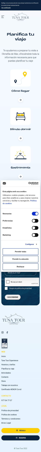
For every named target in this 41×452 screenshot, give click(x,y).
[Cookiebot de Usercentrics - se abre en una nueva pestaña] (28, 183)
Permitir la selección (20, 259)
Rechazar (20, 267)
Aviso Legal (6, 423)
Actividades (6, 373)
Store (3, 381)
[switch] (35, 221)
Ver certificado (6, 7)
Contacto (4, 377)
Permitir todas (20, 252)
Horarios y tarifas (8, 365)
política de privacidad (24, 288)
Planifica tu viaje (7, 369)
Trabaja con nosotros (9, 385)
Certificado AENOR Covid (11, 389)
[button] (20, 430)
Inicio (3, 356)
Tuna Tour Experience (9, 360)
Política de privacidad (10, 410)
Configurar (29, 244)
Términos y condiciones (10, 419)
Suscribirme (12, 297)
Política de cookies (9, 415)
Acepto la (20, 288)
